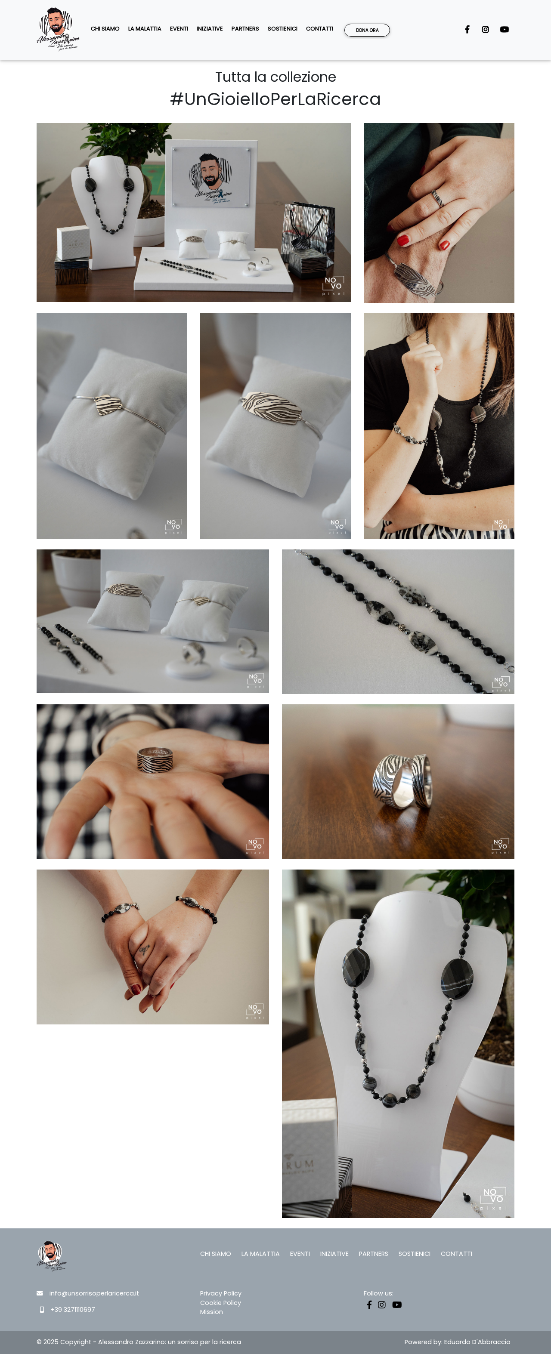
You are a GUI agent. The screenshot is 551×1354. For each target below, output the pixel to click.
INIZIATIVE (210, 29)
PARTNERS (245, 29)
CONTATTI (319, 29)
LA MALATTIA (144, 29)
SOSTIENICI (282, 29)
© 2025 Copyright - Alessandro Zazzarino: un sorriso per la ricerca (139, 1342)
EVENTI (179, 29)
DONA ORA (367, 30)
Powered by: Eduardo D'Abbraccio (458, 1342)
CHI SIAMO (105, 29)
